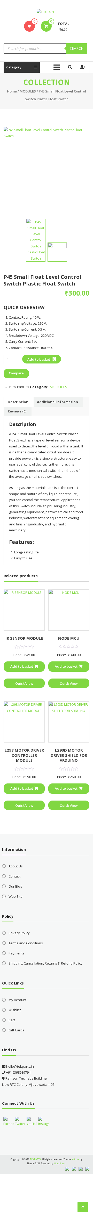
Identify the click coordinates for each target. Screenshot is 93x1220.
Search (76, 48)
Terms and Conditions (26, 943)
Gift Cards (16, 1030)
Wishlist (15, 1010)
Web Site (15, 896)
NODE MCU (68, 638)
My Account (17, 999)
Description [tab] (18, 401)
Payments (16, 953)
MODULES (28, 91)
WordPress (60, 1163)
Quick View (24, 683)
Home (12, 91)
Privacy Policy (19, 933)
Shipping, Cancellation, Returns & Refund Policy (45, 963)
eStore (75, 1159)
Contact (14, 876)
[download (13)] (46, 170)
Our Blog (15, 886)
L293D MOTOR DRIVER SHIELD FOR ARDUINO (69, 755)
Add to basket (38, 359)
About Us (16, 866)
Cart (12, 1020)
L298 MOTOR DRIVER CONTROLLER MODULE (24, 755)
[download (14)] (57, 252)
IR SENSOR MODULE (24, 638)
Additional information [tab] (57, 401)
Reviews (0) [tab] (17, 411)
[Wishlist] (29, 26)
